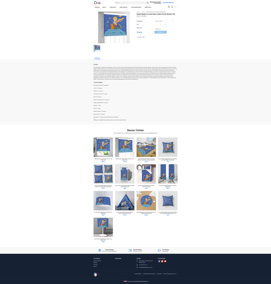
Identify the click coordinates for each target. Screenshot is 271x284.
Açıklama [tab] (97, 58)
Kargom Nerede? (97, 260)
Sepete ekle (160, 32)
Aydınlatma (113, 7)
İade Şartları (159, 273)
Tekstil (104, 7)
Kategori (143, 11)
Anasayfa (97, 7)
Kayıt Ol (95, 266)
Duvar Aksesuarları (136, 7)
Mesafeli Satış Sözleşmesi (149, 273)
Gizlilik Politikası (138, 273)
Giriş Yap (95, 264)
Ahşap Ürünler (123, 7)
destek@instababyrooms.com (145, 267)
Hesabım (95, 262)
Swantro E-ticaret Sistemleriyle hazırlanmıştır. (138, 281)
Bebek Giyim (148, 7)
